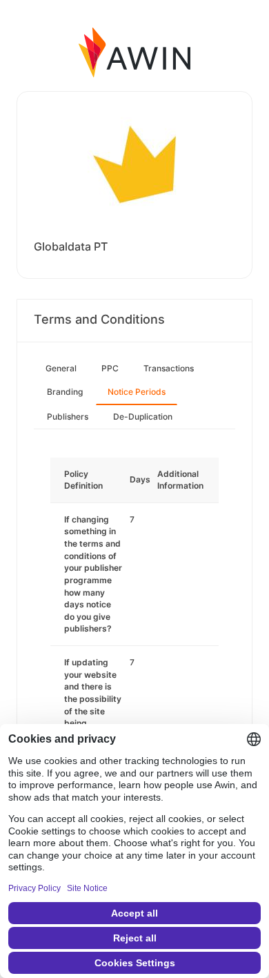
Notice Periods (137, 392)
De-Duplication (142, 416)
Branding (65, 392)
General (61, 368)
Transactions (168, 368)
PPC (110, 368)
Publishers (67, 416)
